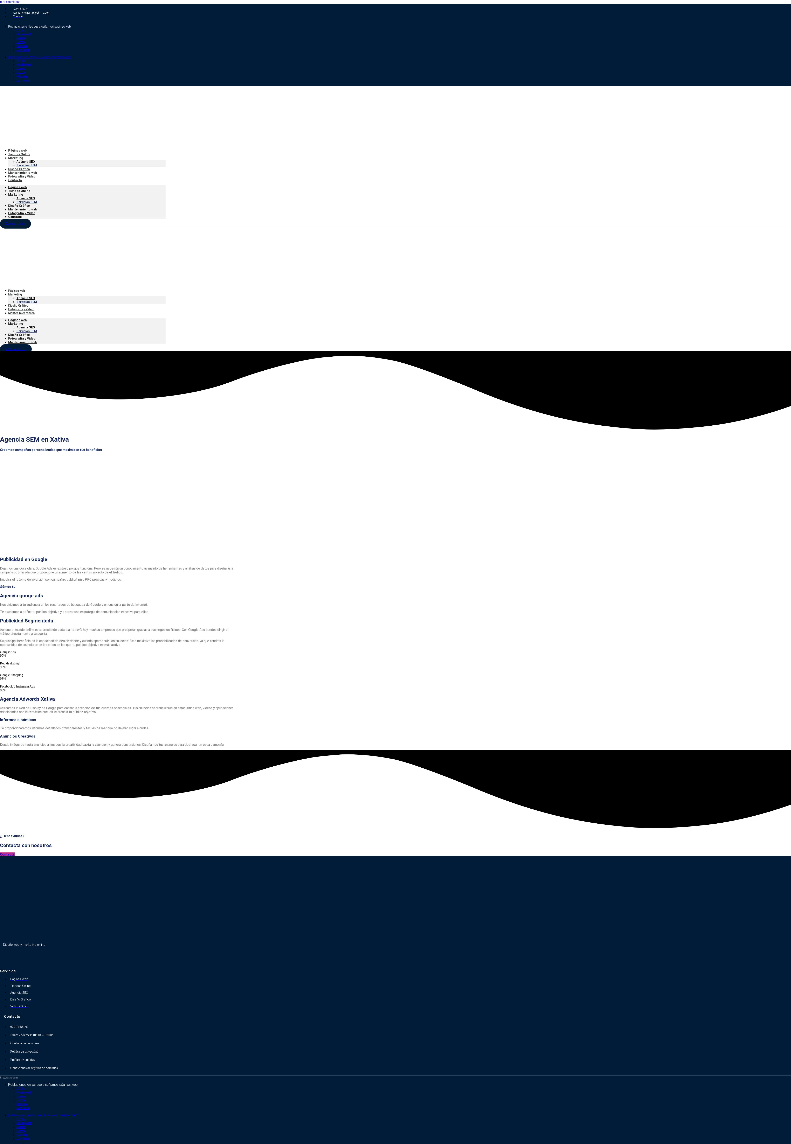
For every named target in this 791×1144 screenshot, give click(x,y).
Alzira (20, 38)
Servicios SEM (26, 202)
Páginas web (17, 187)
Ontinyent (23, 34)
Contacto (15, 180)
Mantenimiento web (22, 209)
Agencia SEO (25, 198)
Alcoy (20, 42)
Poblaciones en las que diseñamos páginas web (39, 26)
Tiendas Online (19, 191)
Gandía (21, 46)
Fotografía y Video (21, 213)
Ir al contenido (9, 2)
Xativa (21, 30)
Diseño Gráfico (19, 206)
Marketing (15, 158)
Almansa (23, 50)
